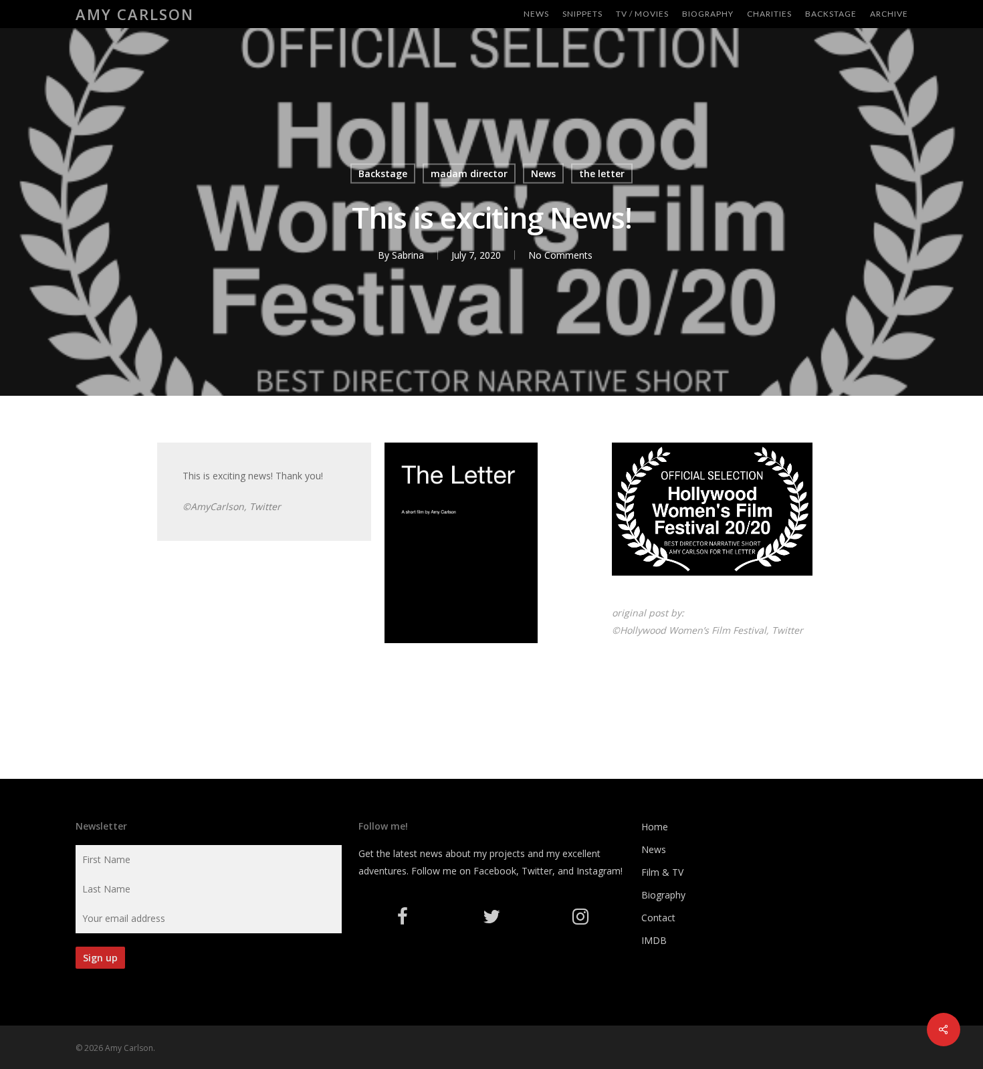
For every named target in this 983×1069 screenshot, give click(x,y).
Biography (663, 894)
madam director (469, 173)
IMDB (654, 940)
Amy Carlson (135, 14)
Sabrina (408, 255)
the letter (602, 173)
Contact (658, 917)
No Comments (560, 255)
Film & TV (662, 872)
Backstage (382, 173)
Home (654, 826)
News (543, 173)
